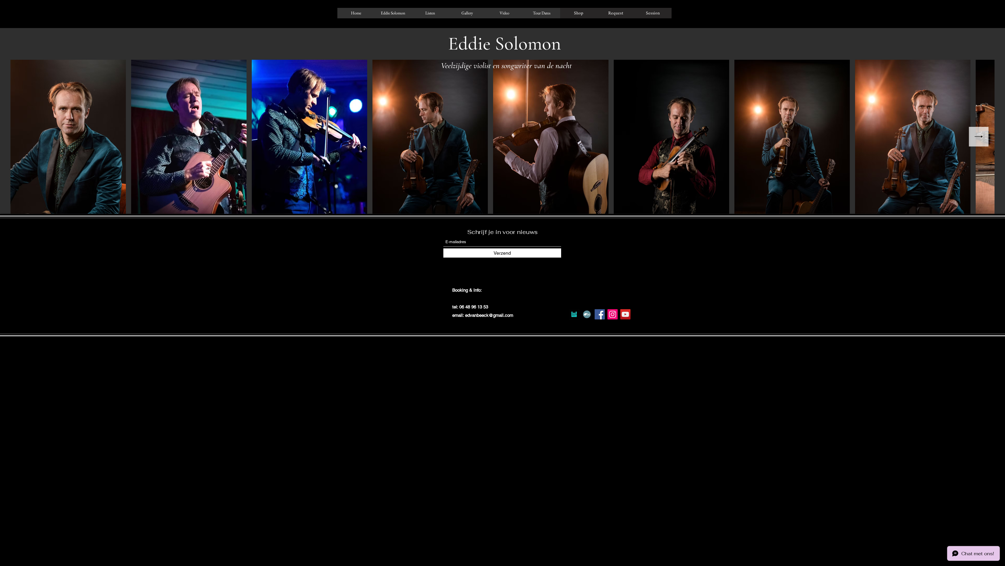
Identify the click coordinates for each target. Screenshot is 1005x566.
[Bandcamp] (587, 314)
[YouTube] (625, 314)
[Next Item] (979, 136)
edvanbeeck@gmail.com (489, 315)
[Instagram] (612, 314)
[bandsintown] (574, 314)
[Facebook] (600, 314)
